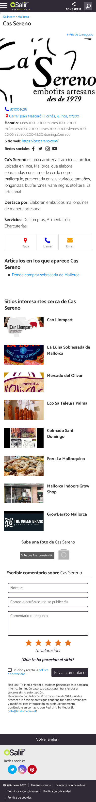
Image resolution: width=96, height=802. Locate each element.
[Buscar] (89, 6)
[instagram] (22, 769)
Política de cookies (19, 798)
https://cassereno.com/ (40, 141)
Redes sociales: (17, 149)
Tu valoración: (47, 651)
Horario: (11, 123)
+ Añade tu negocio (80, 34)
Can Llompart (60, 320)
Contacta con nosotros (70, 785)
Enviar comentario (69, 672)
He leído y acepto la (28, 672)
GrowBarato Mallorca (67, 515)
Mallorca (23, 16)
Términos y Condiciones (22, 791)
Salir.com (9, 16)
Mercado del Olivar (64, 376)
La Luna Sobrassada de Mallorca (68, 351)
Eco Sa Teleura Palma (67, 404)
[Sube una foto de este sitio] (63, 555)
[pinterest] (32, 769)
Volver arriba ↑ (48, 739)
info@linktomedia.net (22, 711)
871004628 (18, 109)
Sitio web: (13, 141)
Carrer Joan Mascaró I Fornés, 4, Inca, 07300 (44, 116)
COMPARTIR (73, 9)
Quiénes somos (41, 785)
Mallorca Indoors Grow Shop (68, 490)
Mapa (25, 246)
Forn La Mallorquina (66, 459)
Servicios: (13, 220)
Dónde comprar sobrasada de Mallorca (46, 275)
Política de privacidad (57, 791)
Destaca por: (16, 202)
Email (69, 246)
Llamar (47, 246)
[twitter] (12, 769)
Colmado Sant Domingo (60, 434)
